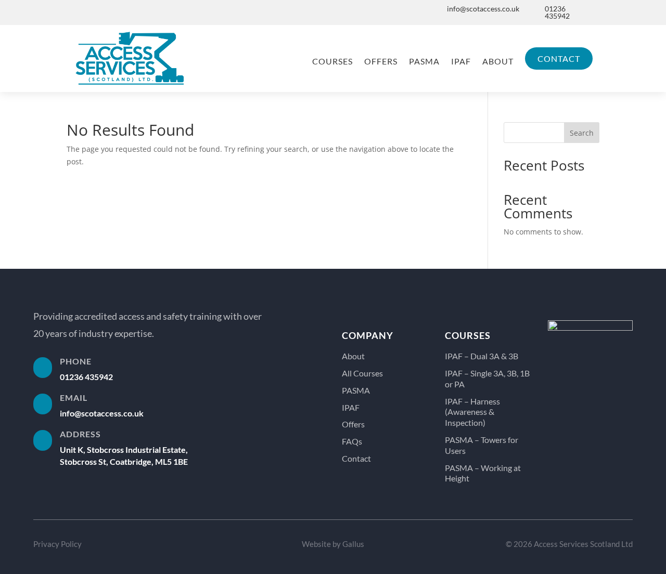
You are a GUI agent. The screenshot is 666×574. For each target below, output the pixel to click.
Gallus (353, 544)
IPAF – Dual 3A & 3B (481, 356)
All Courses (362, 373)
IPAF (461, 61)
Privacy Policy (57, 544)
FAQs (352, 441)
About (498, 61)
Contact (558, 58)
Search (582, 133)
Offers (381, 61)
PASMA (424, 61)
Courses (332, 61)
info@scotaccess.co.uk (483, 8)
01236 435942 (557, 12)
